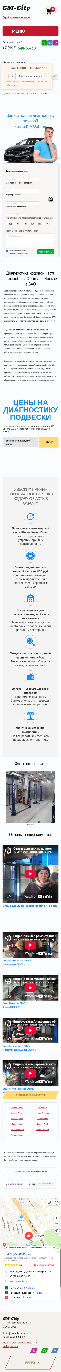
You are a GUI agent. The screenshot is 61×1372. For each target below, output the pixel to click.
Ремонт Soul (17, 1124)
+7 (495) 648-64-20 (39, 1171)
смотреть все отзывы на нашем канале (30, 1095)
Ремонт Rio (42, 1107)
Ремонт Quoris (17, 1118)
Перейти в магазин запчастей (16, 17)
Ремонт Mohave (42, 1129)
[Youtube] (44, 42)
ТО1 (10, 224)
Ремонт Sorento (17, 1129)
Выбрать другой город (30, 76)
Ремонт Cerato (17, 1113)
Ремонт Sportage (42, 1113)
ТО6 (47, 224)
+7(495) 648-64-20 (14, 1337)
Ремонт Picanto (17, 1107)
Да (12, 76)
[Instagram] (55, 42)
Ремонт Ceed (42, 1124)
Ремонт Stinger (17, 1135)
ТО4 (32, 224)
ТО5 (39, 224)
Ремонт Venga (42, 1118)
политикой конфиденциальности (18, 253)
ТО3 (25, 224)
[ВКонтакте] (50, 42)
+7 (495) (19, 48)
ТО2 (17, 224)
